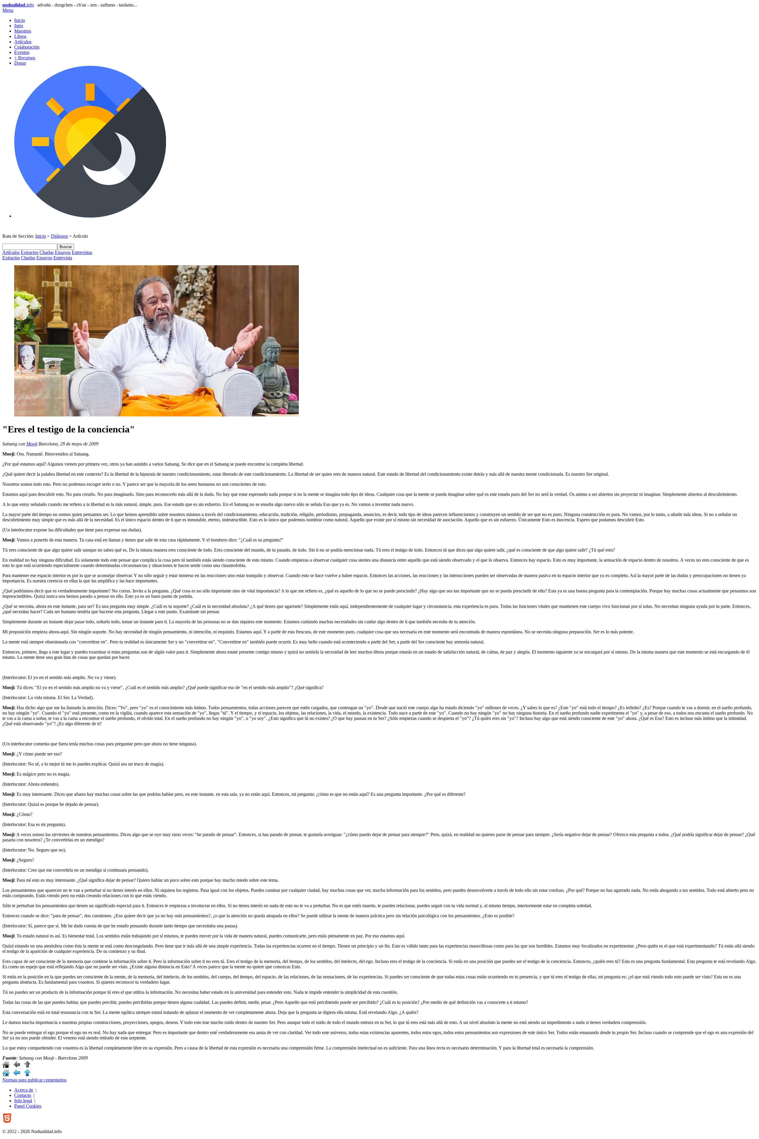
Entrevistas (82, 252)
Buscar (66, 247)
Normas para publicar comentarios (34, 1079)
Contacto (22, 1095)
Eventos (21, 52)
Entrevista (62, 257)
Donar (20, 63)
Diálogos (59, 236)
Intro (18, 25)
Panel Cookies (27, 1105)
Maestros (22, 30)
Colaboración (26, 46)
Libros (20, 36)
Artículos (22, 41)
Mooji (31, 443)
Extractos (29, 252)
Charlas (46, 252)
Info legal (23, 1100)
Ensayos (63, 252)
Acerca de (23, 1089)
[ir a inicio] (5, 1066)
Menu (7, 10)
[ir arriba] (27, 1066)
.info (18, 4)
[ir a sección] (16, 1066)
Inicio (19, 20)
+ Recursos (24, 57)
